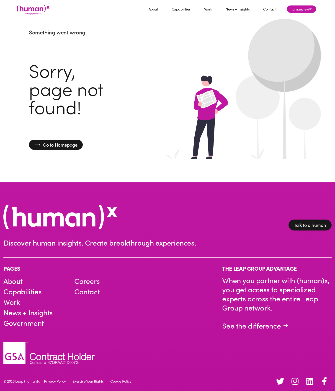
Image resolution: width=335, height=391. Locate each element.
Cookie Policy (120, 381)
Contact (269, 9)
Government (23, 323)
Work (208, 9)
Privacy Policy (55, 381)
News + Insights (238, 9)
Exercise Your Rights (87, 381)
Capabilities (181, 9)
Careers (87, 281)
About (153, 9)
